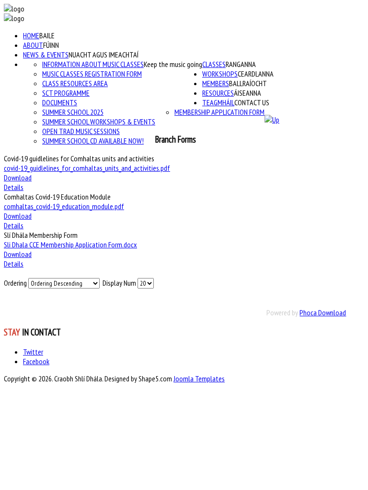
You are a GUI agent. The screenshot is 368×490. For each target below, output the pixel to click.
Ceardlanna (256, 73)
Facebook (36, 361)
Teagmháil (218, 102)
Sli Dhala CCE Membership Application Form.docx (70, 244)
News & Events (46, 54)
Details (13, 187)
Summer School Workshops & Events (98, 121)
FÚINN (51, 45)
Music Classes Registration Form (92, 73)
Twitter (33, 351)
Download (18, 177)
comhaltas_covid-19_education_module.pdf (64, 206)
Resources (218, 93)
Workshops (220, 73)
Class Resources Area (75, 83)
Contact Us (251, 102)
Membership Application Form (219, 112)
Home (31, 35)
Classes (214, 64)
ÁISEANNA (247, 93)
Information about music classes (93, 64)
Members (215, 83)
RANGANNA (241, 64)
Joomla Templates (199, 378)
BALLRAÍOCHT (248, 83)
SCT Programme (66, 93)
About (33, 45)
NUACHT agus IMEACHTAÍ (103, 54)
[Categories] (271, 119)
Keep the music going (173, 64)
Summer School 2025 (73, 112)
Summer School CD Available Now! (93, 140)
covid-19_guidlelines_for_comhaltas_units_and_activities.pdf (87, 168)
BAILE (47, 35)
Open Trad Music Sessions (81, 131)
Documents (59, 102)
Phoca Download (322, 312)
